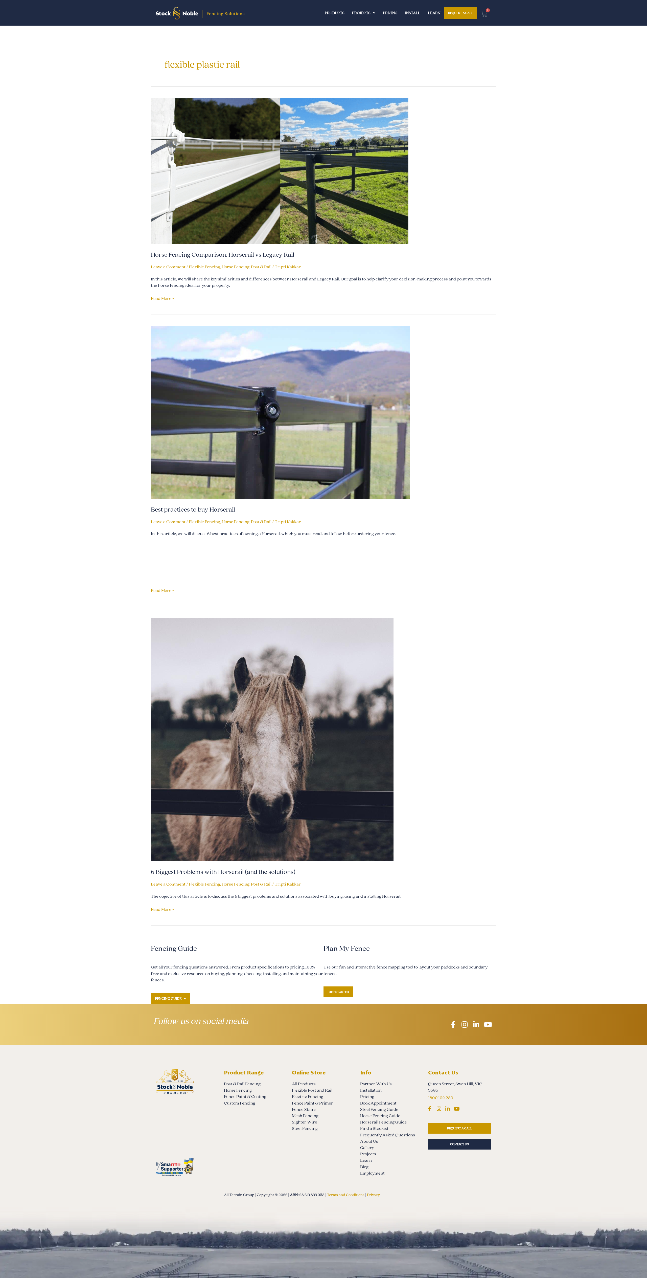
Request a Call (460, 13)
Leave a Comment (168, 267)
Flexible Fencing (204, 267)
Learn (434, 12)
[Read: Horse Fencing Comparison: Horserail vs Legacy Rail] (280, 170)
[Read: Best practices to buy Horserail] (280, 412)
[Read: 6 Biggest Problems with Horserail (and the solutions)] (272, 739)
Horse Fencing (235, 267)
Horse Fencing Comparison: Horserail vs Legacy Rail (223, 255)
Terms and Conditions (345, 1194)
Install (412, 12)
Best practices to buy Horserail (193, 509)
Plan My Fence (347, 948)
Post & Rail (261, 267)
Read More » (162, 298)
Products (334, 12)
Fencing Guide (168, 998)
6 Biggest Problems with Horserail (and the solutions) (224, 872)
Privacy (373, 1194)
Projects (361, 12)
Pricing (390, 12)
